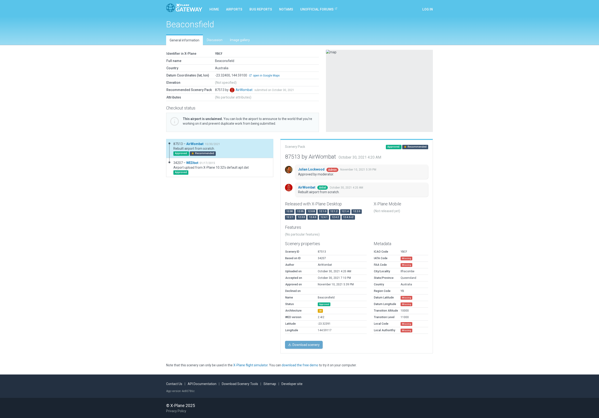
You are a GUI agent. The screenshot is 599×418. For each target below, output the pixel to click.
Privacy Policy (176, 411)
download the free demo (300, 365)
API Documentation (202, 384)
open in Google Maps (266, 75)
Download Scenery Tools (240, 384)
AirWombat (244, 90)
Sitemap (269, 384)
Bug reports (260, 9)
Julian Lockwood (311, 169)
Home (214, 9)
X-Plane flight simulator (250, 365)
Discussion (215, 40)
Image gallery (240, 40)
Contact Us (174, 384)
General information (184, 40)
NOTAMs (286, 9)
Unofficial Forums (317, 9)
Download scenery (306, 345)
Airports (234, 9)
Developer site (292, 384)
